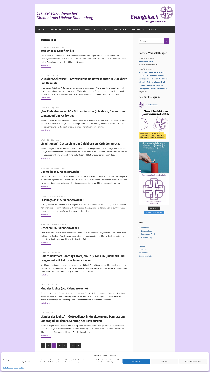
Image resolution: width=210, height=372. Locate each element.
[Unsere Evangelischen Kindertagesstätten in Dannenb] (154, 125)
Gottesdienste (56, 29)
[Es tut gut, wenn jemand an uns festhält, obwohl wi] (154, 157)
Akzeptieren (136, 361)
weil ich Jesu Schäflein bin (57, 51)
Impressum (143, 249)
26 (73, 345)
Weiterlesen (45, 65)
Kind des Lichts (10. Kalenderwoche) (64, 288)
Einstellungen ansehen (193, 361)
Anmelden (145, 227)
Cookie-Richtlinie (8, 368)
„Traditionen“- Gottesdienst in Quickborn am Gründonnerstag (80, 143)
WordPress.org (146, 237)
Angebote (89, 29)
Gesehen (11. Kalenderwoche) (60, 228)
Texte (102, 29)
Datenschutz (143, 253)
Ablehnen (164, 361)
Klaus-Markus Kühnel (59, 47)
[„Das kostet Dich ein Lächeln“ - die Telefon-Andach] (154, 189)
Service (151, 29)
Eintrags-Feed (146, 231)
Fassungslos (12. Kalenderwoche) (62, 200)
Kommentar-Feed (148, 234)
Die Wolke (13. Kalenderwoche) (61, 172)
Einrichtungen (136, 29)
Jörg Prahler (56, 75)
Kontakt (16, 368)
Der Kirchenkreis (117, 29)
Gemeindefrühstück (147, 61)
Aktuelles (41, 29)
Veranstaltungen (73, 29)
